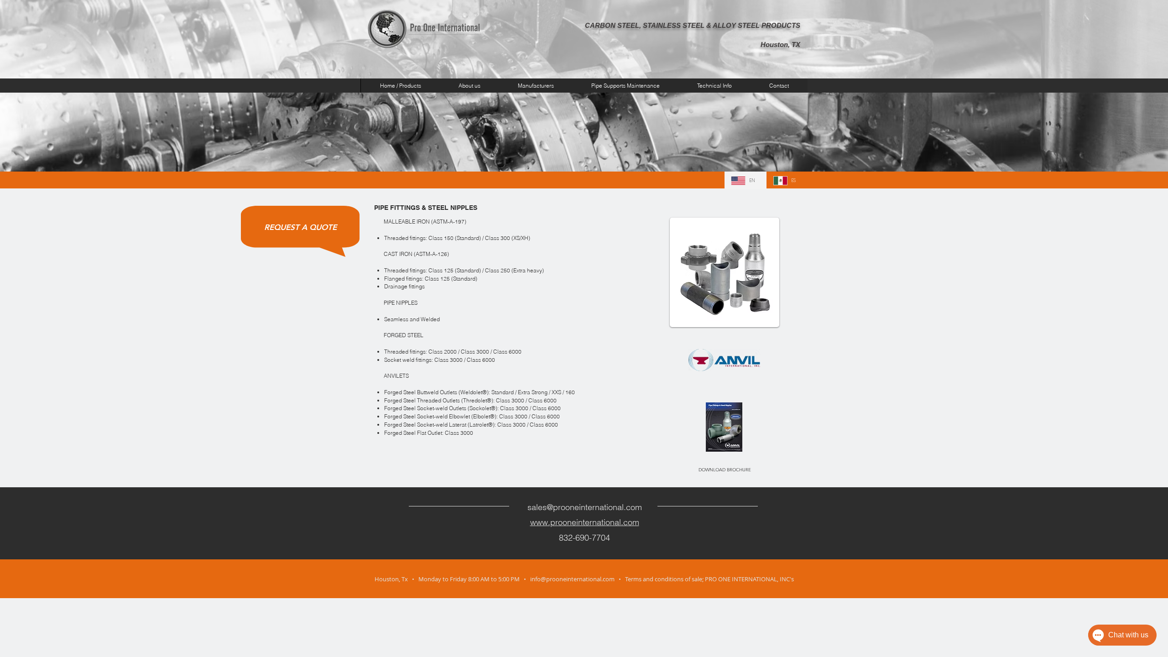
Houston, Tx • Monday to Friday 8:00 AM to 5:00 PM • (452, 579)
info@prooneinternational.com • (577, 579)
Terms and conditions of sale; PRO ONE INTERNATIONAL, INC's (709, 579)
